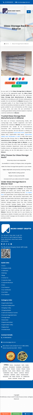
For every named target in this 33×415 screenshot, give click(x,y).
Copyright (16, 395)
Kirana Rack (5, 320)
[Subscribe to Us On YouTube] (23, 79)
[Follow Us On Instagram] (16, 79)
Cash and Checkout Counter (10, 312)
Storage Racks (6, 317)
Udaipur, (27, 371)
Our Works (5, 292)
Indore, (28, 369)
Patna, (11, 365)
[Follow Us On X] (13, 79)
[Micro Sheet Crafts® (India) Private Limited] (11, 10)
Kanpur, (16, 372)
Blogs (3, 275)
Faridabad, (18, 367)
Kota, (23, 371)
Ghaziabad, (12, 367)
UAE (10, 376)
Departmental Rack (7, 322)
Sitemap (4, 273)
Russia (10, 378)
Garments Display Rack (8, 305)
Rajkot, (4, 369)
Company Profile (6, 268)
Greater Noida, (24, 374)
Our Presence (5, 287)
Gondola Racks (6, 329)
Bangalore (5, 376)
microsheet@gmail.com (23, 2)
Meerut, (27, 372)
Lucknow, (21, 372)
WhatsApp (17, 86)
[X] (4, 244)
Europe (20, 378)
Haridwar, (13, 374)
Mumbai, (5, 371)
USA (24, 378)
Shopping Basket (6, 310)
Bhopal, (23, 369)
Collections (5, 270)
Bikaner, (19, 371)
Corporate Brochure (7, 282)
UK (21, 376)
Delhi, (23, 365)
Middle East (26, 376)
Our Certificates (6, 290)
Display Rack (5, 327)
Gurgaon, (5, 367)
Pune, (9, 371)
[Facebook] (1, 244)
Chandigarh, (17, 365)
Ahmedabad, (25, 367)
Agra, (11, 372)
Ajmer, (14, 371)
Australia (15, 378)
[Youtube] (11, 244)
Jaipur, (18, 374)
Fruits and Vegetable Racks (9, 315)
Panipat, (13, 369)
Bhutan (18, 376)
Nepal (13, 376)
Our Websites (5, 294)
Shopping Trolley (6, 308)
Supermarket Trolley (7, 324)
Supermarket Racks (19, 132)
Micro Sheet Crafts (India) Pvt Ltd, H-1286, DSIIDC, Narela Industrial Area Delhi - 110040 (16, 347)
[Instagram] (6, 244)
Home (7, 44)
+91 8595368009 (8, 2)
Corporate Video (6, 280)
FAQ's (3, 285)
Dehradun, (7, 374)
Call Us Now (10, 83)
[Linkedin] (8, 244)
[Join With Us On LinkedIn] (20, 79)
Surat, (8, 369)
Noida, (27, 365)
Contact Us (5, 278)
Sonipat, (18, 369)
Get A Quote (22, 83)
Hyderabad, (6, 372)
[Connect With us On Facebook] (10, 79)
